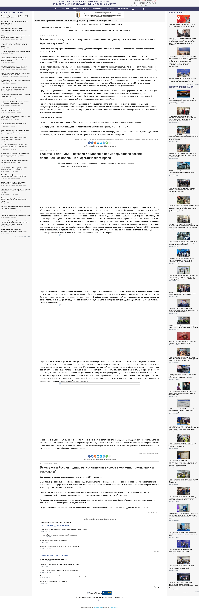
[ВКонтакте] (92, 142)
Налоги (13, 62)
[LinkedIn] (98, 142)
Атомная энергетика (16, 39)
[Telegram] (104, 142)
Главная (43, 27)
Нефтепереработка (16, 112)
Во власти (67, 27)
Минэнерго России (152, 453)
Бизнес (13, 141)
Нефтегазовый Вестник (102, 146)
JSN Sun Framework (113, 607)
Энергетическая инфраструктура (19, 76)
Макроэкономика (15, 105)
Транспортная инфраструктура (19, 69)
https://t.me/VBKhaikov (113, 24)
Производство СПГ (16, 98)
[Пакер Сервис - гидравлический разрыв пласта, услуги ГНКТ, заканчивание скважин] (99, 14)
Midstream (14, 48)
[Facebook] (89, 142)
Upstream (13, 83)
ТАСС (82, 139)
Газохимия (13, 126)
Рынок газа (14, 149)
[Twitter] (101, 142)
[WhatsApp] (107, 142)
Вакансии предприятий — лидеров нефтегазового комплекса (106, 30)
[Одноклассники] (95, 142)
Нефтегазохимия (15, 178)
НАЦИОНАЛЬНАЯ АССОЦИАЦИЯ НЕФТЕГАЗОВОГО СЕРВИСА (99, 597)
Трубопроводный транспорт (18, 134)
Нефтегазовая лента (54, 27)
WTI (147, 3)
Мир (12, 32)
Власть (13, 17)
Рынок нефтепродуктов (17, 91)
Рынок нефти (14, 171)
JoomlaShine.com (98, 607)
